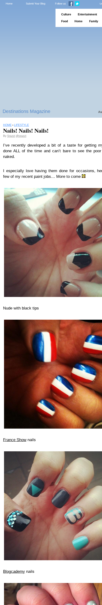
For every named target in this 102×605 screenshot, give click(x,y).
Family (93, 21)
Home (9, 3)
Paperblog (26, 17)
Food (64, 21)
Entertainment (87, 14)
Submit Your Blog (35, 3)
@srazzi (21, 136)
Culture (66, 14)
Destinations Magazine (26, 111)
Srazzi (11, 136)
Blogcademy (14, 571)
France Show (14, 440)
